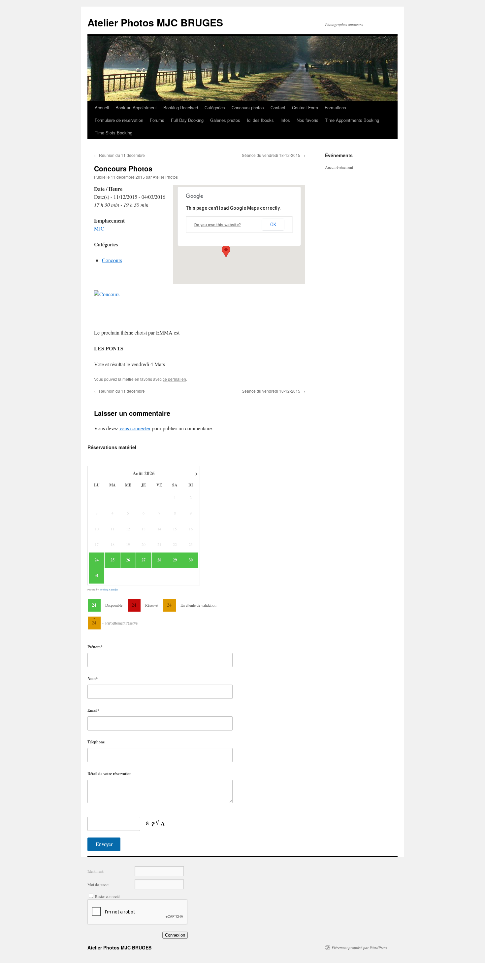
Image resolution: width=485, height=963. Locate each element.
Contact (278, 107)
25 (112, 560)
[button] (226, 251)
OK (273, 224)
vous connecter (134, 428)
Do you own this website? (217, 225)
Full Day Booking (187, 120)
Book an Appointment (136, 107)
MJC (99, 228)
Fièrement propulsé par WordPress (359, 947)
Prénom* (95, 647)
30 (191, 560)
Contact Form (305, 107)
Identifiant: (95, 871)
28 (159, 560)
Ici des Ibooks (260, 120)
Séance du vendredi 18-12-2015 (273, 155)
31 (97, 575)
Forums (157, 120)
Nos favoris (307, 120)
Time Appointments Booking (352, 120)
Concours (112, 260)
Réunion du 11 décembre (119, 155)
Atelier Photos (165, 177)
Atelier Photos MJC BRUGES (155, 22)
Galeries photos (225, 120)
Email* (93, 710)
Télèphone (96, 742)
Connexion (175, 935)
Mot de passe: (98, 884)
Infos (285, 120)
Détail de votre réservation (109, 773)
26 (128, 560)
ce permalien (174, 379)
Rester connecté (107, 896)
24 (97, 560)
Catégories (215, 107)
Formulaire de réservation (119, 120)
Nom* (92, 678)
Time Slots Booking (113, 132)
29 (175, 560)
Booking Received (180, 107)
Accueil (102, 107)
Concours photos (248, 107)
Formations (335, 107)
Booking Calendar (109, 589)
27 (144, 560)
